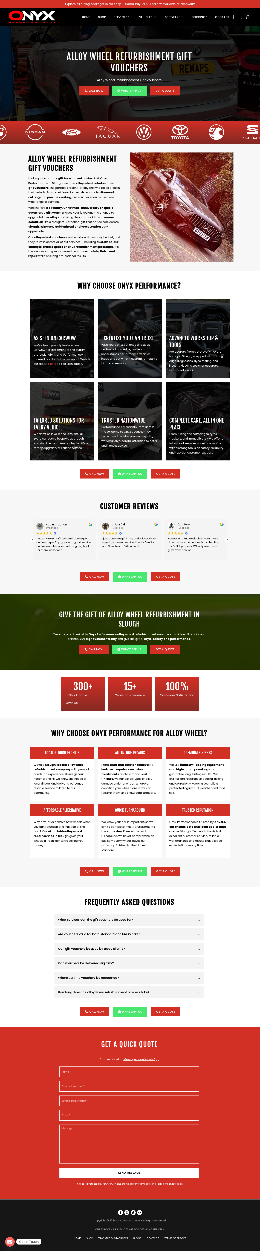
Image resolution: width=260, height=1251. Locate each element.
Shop (102, 17)
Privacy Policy (143, 1183)
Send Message (129, 1173)
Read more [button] (174, 555)
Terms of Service (166, 1183)
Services (120, 17)
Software (172, 17)
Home (86, 17)
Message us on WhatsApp (141, 1059)
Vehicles (146, 17)
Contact (222, 17)
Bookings (199, 17)
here (53, 364)
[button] (240, 16)
